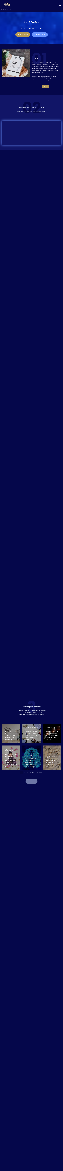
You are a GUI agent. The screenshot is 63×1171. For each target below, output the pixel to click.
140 (33, 772)
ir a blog (31, 781)
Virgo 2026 (28, 756)
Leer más (45, 86)
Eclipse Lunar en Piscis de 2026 (51, 728)
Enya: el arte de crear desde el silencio (9, 750)
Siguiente (39, 772)
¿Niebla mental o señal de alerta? (51, 757)
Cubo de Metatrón (10, 729)
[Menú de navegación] (60, 6)
